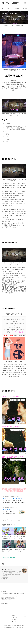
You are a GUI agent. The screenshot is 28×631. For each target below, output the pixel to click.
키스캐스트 (14, 621)
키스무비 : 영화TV (10, 3)
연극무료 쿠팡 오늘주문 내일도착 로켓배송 (13, 499)
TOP (25, 615)
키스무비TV (14, 619)
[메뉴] (25, 3)
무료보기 (17, 9)
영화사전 (8, 9)
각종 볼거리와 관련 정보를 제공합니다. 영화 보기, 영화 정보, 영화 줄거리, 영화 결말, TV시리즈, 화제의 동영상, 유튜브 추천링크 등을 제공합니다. (11, 574)
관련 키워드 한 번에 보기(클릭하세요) (6, 599)
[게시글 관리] (9, 520)
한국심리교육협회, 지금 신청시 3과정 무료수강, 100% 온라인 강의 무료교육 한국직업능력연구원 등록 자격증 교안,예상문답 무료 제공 (9, 512)
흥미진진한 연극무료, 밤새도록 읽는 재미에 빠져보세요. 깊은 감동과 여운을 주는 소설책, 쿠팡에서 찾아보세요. (13, 501)
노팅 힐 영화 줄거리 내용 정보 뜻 (11, 397)
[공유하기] (7, 520)
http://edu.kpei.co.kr (8, 507)
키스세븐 (14, 615)
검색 (22, 3)
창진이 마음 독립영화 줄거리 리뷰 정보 (12, 457)
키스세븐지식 (14, 617)
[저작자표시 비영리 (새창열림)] (18, 520)
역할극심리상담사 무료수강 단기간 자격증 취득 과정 (9, 510)
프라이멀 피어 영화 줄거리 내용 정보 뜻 (12, 427)
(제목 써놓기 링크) (18, 332)
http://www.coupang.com (10, 496)
